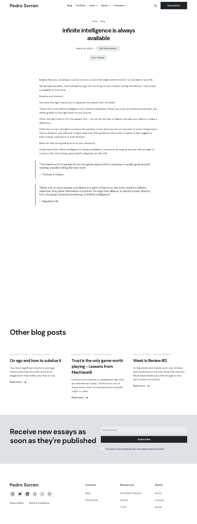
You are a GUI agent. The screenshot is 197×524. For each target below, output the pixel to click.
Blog (69, 5)
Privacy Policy (17, 503)
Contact (159, 500)
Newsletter (173, 5)
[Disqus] (98, 259)
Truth (123, 507)
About (158, 493)
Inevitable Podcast (130, 493)
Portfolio (80, 5)
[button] (93, 5)
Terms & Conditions (39, 503)
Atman (158, 507)
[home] (38, 5)
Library (124, 500)
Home (95, 21)
